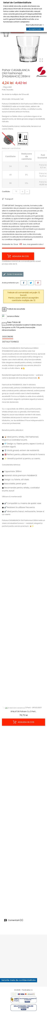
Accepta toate (35, 29)
